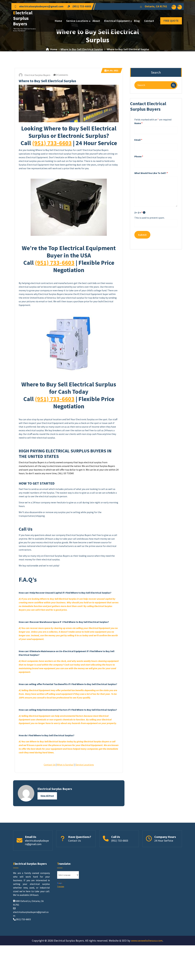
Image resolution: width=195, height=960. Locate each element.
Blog (137, 21)
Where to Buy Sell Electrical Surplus (81, 49)
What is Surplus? (65, 764)
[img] (144, 212)
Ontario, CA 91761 (156, 6)
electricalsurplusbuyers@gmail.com (41, 6)
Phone (138, 156)
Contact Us (49, 764)
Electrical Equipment (117, 21)
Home (58, 21)
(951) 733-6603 (82, 6)
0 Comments (62, 74)
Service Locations (77, 21)
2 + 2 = (138, 212)
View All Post (47, 795)
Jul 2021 (112, 70)
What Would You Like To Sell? (151, 173)
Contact (149, 21)
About (96, 21)
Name (138, 123)
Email (138, 139)
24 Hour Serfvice (163, 840)
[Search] (173, 85)
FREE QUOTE (171, 20)
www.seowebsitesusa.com (147, 940)
